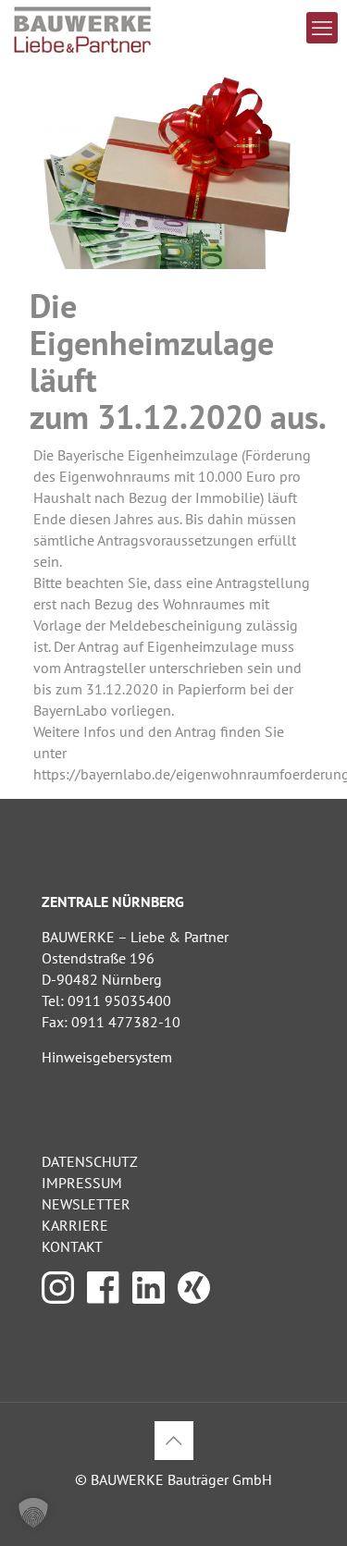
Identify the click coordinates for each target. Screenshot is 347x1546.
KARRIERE (75, 1225)
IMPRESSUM (82, 1182)
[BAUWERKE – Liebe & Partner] (83, 28)
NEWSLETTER (86, 1204)
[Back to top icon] (174, 1440)
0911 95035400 (119, 1000)
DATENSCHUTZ (90, 1161)
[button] (33, 1512)
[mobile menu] (322, 27)
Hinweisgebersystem (107, 1057)
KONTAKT (72, 1246)
